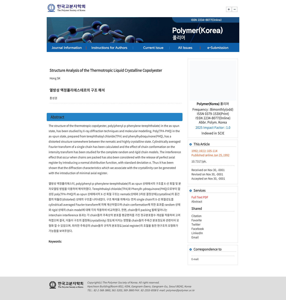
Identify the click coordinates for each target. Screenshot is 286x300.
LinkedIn (197, 233)
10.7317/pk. (199, 161)
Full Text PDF (199, 197)
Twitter (195, 224)
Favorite (196, 220)
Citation (196, 216)
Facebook (197, 228)
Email (195, 237)
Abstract (196, 201)
